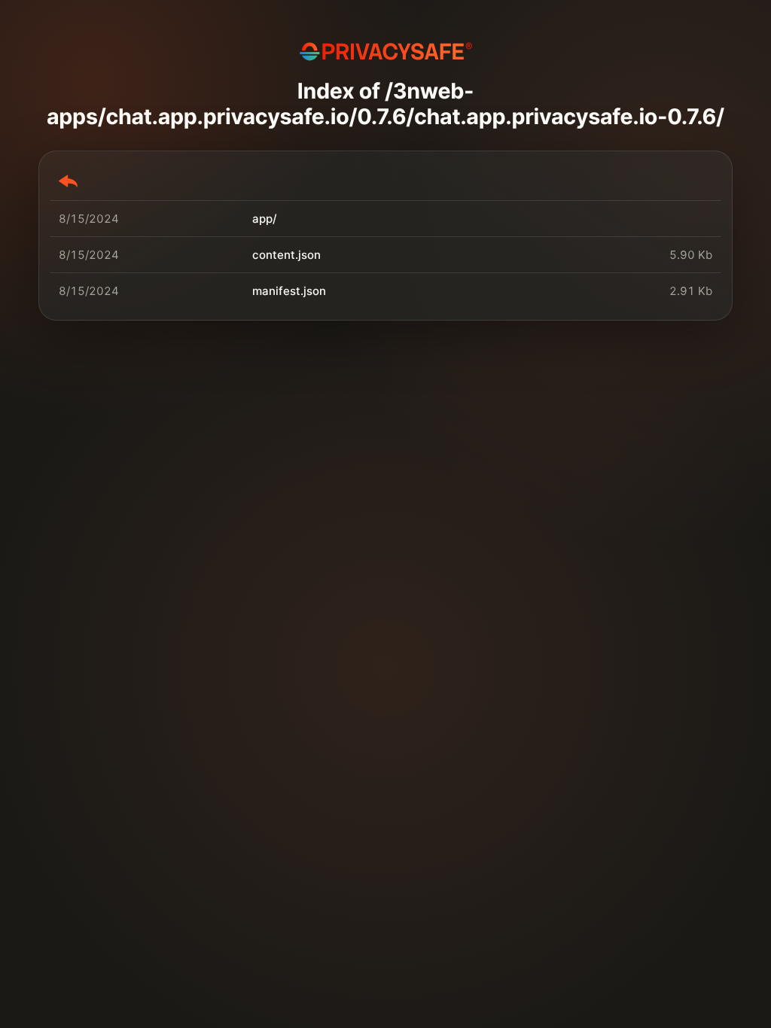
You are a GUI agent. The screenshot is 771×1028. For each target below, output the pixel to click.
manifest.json (289, 291)
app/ (264, 218)
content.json (286, 255)
